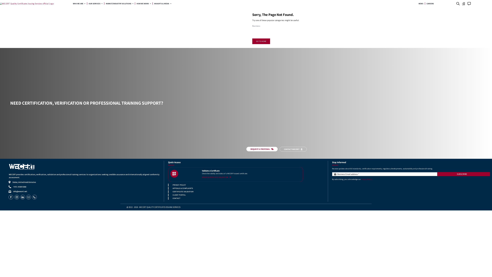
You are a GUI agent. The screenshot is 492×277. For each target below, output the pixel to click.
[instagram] (16, 197)
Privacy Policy (366, 179)
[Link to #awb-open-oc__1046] (458, 3)
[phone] (34, 197)
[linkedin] (22, 197)
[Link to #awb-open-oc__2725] (463, 3)
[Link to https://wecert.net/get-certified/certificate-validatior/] (174, 174)
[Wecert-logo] (27, 3)
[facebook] (11, 197)
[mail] (28, 197)
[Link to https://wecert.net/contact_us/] (469, 3)
